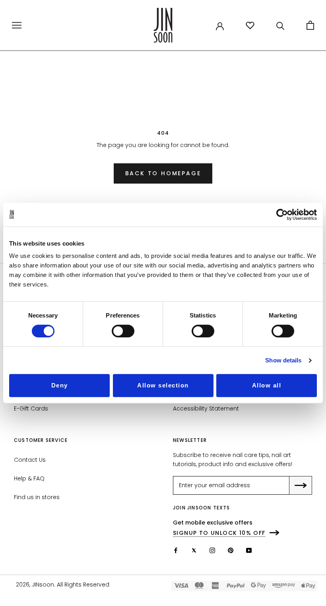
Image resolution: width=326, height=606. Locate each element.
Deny (59, 385)
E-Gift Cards (31, 408)
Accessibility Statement (206, 408)
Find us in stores (37, 497)
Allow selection (163, 385)
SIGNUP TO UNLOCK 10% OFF (219, 533)
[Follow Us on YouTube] (249, 550)
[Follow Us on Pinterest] (230, 550)
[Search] (280, 25)
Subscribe (306, 486)
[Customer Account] (220, 25)
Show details (283, 360)
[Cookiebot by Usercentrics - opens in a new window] (282, 215)
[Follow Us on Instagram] (212, 550)
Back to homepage (163, 173)
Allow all (266, 385)
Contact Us (30, 460)
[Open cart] (310, 25)
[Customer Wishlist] (250, 25)
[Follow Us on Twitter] (194, 550)
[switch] (123, 331)
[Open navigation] (16, 25)
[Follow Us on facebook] (176, 550)
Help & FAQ (29, 478)
